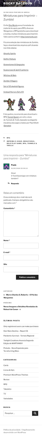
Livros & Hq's (9, 370)
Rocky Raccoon (18, 3)
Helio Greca (24, 12)
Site (5, 264)
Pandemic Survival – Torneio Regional (19, 336)
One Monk (13, 25)
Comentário (9, 208)
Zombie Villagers (10, 81)
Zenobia (7, 126)
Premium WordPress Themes (16, 375)
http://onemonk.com (29, 37)
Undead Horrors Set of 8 (14, 92)
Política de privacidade (12, 430)
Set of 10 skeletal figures (14, 86)
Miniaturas (29, 141)
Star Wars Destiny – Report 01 (16, 331)
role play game (14, 143)
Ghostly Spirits (10, 54)
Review (6, 380)
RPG (8, 138)
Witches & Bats (10, 75)
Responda (15, 183)
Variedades (8, 399)
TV (5, 394)
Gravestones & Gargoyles (14, 64)
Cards (6, 365)
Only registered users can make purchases (21, 326)
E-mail (7, 252)
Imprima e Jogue (14, 141)
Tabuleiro (7, 389)
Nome (7, 240)
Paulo (13, 165)
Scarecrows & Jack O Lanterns (16, 70)
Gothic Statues (10, 59)
